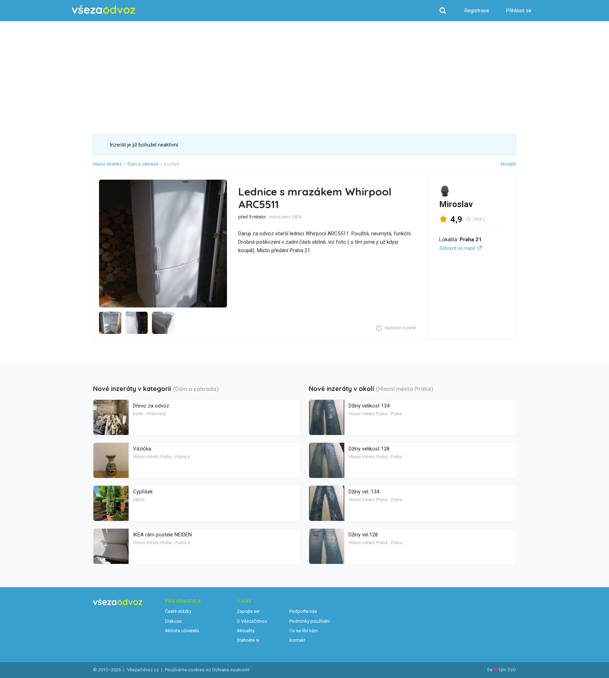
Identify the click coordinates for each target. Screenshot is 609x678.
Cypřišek (143, 492)
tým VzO (507, 669)
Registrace (477, 10)
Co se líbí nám (303, 630)
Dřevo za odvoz (151, 406)
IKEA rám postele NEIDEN (162, 534)
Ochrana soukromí (231, 669)
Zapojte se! (248, 611)
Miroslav (456, 204)
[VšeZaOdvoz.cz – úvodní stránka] (103, 9)
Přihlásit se (518, 10)
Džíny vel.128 (363, 534)
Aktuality (245, 630)
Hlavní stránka (107, 164)
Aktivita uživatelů (182, 630)
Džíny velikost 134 (369, 406)
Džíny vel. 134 (364, 492)
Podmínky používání (309, 621)
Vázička (142, 449)
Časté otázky (178, 611)
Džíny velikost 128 (369, 449)
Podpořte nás (303, 611)
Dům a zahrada (143, 164)
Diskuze (173, 621)
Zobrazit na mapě (457, 248)
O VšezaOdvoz (252, 621)
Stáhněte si (248, 640)
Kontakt (297, 640)
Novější (508, 164)
